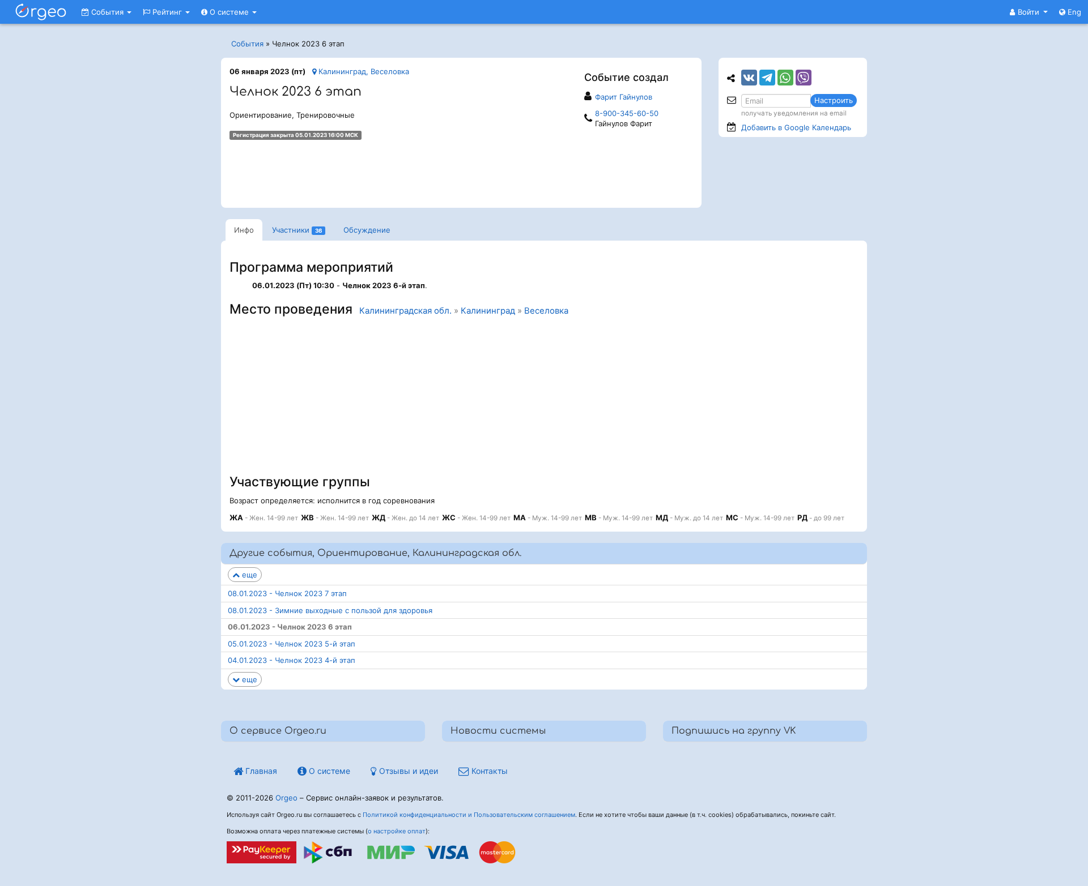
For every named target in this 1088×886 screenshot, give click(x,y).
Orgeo (286, 797)
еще (248, 574)
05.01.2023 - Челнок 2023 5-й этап (291, 643)
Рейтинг (167, 11)
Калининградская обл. (405, 311)
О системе (229, 11)
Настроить (833, 100)
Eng (1073, 11)
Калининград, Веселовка (362, 71)
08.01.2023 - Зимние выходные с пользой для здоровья (330, 610)
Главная (260, 771)
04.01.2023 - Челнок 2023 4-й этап (291, 660)
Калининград (488, 311)
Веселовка (546, 311)
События (107, 11)
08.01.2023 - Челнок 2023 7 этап (287, 593)
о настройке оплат (397, 831)
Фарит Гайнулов (623, 96)
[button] (1028, 12)
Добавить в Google (796, 127)
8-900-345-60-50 (626, 113)
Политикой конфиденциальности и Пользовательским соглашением (469, 815)
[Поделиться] (749, 77)
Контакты (488, 771)
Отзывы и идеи (407, 771)
